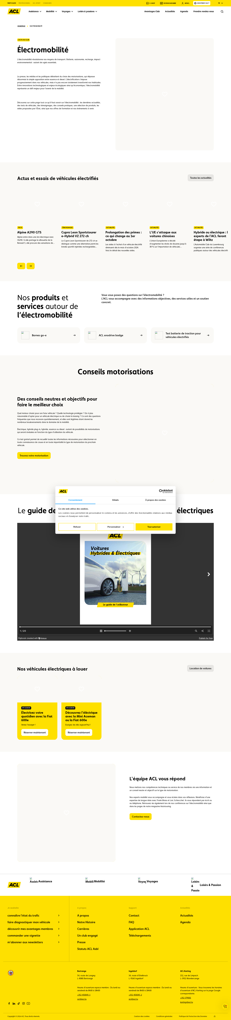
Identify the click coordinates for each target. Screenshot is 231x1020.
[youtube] (28, 1003)
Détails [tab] (115, 500)
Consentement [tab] (75, 500)
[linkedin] (14, 1003)
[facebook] (9, 1003)
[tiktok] (18, 1003)
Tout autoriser (154, 527)
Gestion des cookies (141, 1016)
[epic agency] (215, 1016)
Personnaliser (113, 527)
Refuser (77, 527)
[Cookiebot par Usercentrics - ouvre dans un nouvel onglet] (161, 491)
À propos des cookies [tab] (155, 500)
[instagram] (23, 1003)
